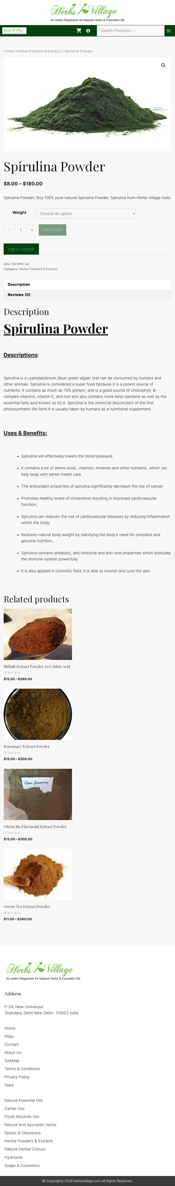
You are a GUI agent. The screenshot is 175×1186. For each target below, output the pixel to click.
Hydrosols (14, 1157)
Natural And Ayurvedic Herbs (31, 1124)
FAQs (9, 1036)
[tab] (87, 284)
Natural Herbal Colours (25, 1149)
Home (8, 51)
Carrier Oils (15, 1108)
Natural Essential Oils (24, 1100)
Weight (19, 212)
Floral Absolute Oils (22, 1116)
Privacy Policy (17, 1077)
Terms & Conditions (22, 1068)
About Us (13, 1052)
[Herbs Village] (14, 30)
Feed (9, 1085)
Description (19, 284)
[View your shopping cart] (79, 30)
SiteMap (12, 1060)
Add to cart (52, 229)
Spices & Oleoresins (23, 1133)
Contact (12, 1044)
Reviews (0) (19, 294)
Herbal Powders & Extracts (39, 51)
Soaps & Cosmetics (22, 1165)
